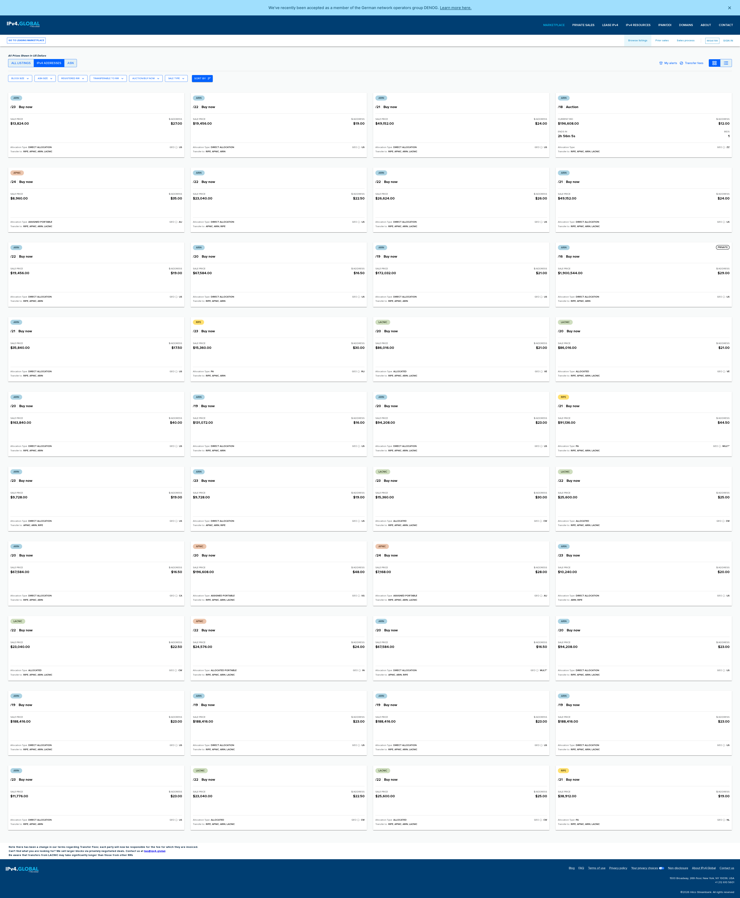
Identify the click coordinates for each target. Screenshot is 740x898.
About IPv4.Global (704, 868)
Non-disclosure (678, 868)
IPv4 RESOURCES (638, 25)
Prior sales (662, 40)
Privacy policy (618, 868)
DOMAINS (686, 25)
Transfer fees (694, 63)
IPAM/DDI (664, 25)
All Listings (21, 63)
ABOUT (706, 25)
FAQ (581, 868)
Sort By (200, 78)
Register (712, 40)
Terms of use (596, 868)
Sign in (728, 40)
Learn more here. (456, 7)
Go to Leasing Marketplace (26, 40)
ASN (70, 63)
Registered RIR (70, 78)
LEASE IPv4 (610, 25)
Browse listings (637, 40)
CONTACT (726, 25)
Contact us (727, 868)
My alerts (670, 63)
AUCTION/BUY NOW (143, 78)
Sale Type (174, 78)
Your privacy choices (644, 868)
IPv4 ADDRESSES (49, 63)
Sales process (686, 40)
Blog (572, 868)
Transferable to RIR (106, 78)
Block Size (17, 78)
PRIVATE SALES (583, 25)
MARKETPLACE (554, 25)
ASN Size (43, 78)
